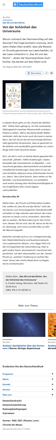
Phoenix (28, 420)
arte (36, 420)
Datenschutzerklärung (14, 404)
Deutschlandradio (12, 400)
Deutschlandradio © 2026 (16, 429)
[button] (4, 4)
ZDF (20, 420)
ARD (14, 420)
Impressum (8, 413)
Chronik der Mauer (12, 424)
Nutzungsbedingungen (15, 409)
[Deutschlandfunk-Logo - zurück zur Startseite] (28, 4)
